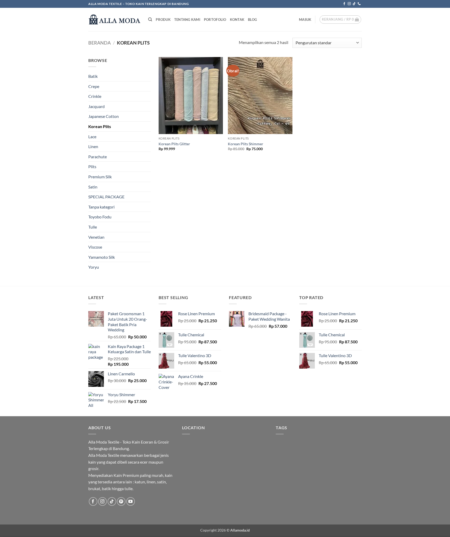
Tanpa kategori (101, 206)
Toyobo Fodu (99, 216)
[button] (305, 19)
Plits (92, 166)
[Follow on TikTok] (354, 4)
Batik (93, 76)
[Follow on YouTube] (130, 501)
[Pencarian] (150, 19)
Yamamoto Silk (101, 257)
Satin (92, 186)
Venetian (96, 237)
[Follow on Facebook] (344, 4)
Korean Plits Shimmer (245, 144)
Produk (163, 19)
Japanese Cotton (103, 116)
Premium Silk (100, 176)
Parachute (97, 156)
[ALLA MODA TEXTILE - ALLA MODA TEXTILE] (114, 19)
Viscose (95, 246)
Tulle (92, 226)
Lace (92, 136)
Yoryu (93, 266)
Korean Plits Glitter (174, 144)
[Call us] (359, 4)
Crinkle (94, 96)
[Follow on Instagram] (349, 4)
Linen (93, 146)
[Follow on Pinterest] (121, 501)
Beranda (99, 43)
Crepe (93, 86)
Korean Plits (99, 126)
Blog (252, 19)
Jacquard (96, 106)
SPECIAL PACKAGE (106, 196)
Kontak (237, 19)
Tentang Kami (187, 19)
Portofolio (215, 19)
